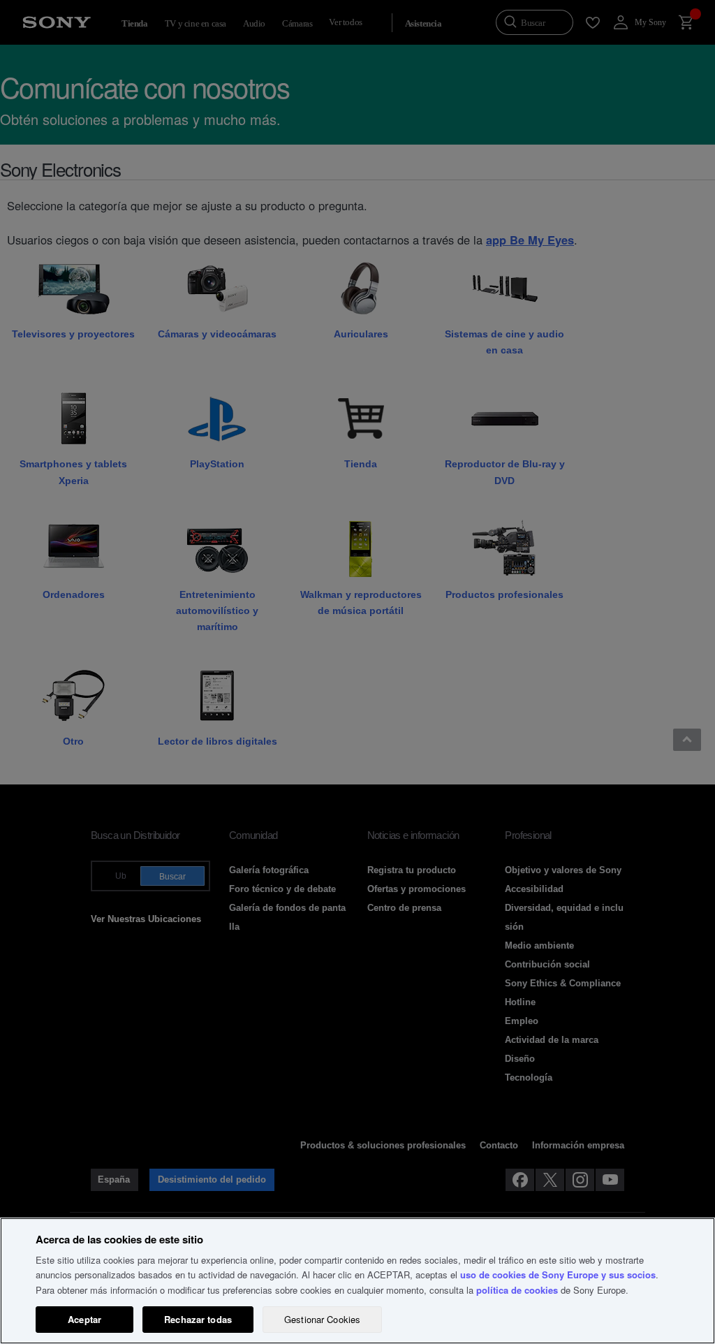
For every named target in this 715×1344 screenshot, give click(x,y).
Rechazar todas (198, 1319)
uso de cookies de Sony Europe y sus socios (558, 1274)
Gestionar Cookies (322, 1319)
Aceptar (84, 1319)
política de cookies (517, 1289)
